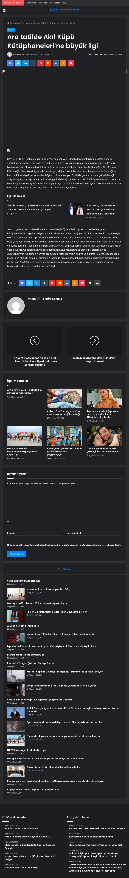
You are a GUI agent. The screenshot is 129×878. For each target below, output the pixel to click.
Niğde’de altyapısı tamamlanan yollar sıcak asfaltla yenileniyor (63, 736)
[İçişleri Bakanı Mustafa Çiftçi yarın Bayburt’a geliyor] (16, 616)
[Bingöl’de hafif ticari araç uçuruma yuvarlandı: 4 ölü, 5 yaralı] (16, 690)
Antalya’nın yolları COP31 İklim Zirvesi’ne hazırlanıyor (24, 391)
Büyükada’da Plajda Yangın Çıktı (26, 654)
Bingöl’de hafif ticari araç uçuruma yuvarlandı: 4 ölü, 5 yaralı (61, 685)
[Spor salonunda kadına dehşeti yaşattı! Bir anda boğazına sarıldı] (16, 726)
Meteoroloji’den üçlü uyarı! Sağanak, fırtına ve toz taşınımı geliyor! (65, 671)
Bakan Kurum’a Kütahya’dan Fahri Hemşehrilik (53, 767)
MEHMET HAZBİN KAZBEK (25, 54)
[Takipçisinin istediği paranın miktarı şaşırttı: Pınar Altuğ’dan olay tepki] (104, 398)
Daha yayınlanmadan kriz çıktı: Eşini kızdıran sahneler (102, 450)
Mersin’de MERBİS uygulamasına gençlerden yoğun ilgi (22, 451)
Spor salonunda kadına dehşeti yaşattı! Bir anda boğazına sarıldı (64, 722)
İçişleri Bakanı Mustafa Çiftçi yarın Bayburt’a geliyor (57, 611)
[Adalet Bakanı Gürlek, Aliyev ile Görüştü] (16, 594)
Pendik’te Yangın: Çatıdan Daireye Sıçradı (31, 663)
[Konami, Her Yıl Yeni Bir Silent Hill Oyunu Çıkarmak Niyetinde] (16, 637)
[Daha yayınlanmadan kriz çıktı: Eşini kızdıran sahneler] (104, 436)
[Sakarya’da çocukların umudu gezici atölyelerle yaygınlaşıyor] (64, 436)
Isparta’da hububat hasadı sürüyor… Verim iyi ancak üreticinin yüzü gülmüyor (51, 646)
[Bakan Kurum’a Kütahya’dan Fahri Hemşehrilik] (16, 771)
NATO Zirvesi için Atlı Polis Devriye (26, 750)
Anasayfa (14, 23)
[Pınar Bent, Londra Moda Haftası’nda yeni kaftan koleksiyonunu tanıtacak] (75, 209)
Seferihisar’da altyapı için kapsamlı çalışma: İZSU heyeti (39, 699)
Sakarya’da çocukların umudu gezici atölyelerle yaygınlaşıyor (64, 451)
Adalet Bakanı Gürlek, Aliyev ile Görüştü (49, 589)
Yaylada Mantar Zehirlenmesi (24, 580)
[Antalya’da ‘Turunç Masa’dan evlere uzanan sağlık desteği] (64, 398)
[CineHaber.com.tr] (64, 10)
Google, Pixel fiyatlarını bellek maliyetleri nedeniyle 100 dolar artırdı (46, 758)
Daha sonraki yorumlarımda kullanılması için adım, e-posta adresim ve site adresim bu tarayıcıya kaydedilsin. (65, 545)
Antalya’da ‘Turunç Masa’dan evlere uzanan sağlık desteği (64, 413)
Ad (9, 521)
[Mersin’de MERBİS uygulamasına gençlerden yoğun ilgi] (24, 436)
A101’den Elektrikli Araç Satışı (23, 625)
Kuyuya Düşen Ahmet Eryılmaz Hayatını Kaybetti (34, 789)
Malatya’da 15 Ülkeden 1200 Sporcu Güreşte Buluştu (51, 2)
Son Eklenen (65, 569)
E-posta (12, 533)
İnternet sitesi (74, 533)
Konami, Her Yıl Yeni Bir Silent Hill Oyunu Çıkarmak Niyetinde (60, 634)
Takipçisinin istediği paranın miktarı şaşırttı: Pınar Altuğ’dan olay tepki (103, 414)
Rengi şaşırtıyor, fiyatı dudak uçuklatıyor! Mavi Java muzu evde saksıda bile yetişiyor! (56, 781)
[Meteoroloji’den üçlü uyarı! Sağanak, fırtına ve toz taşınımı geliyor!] (16, 676)
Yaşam (23, 23)
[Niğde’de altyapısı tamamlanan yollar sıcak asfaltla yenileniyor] (16, 740)
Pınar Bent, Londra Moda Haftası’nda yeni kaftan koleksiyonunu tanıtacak (101, 209)
